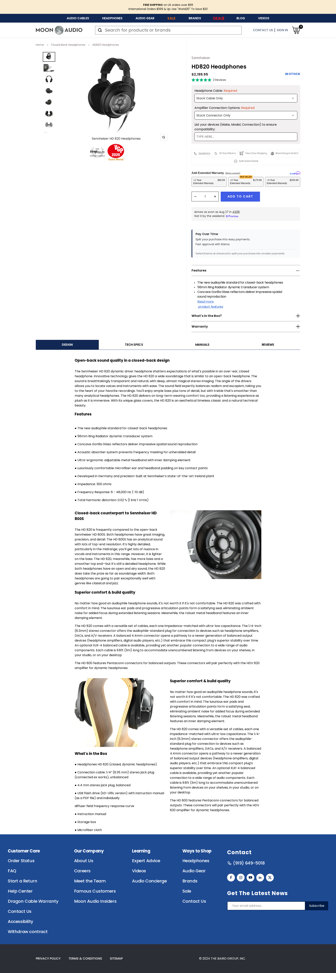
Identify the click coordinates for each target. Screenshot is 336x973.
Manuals (202, 344)
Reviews (268, 344)
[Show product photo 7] (49, 125)
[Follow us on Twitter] (270, 877)
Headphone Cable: (215, 90)
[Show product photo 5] (49, 102)
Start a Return (22, 881)
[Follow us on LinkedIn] (260, 877)
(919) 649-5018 (249, 863)
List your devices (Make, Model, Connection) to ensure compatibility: (235, 126)
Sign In (282, 30)
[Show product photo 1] (49, 57)
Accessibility (20, 921)
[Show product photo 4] (49, 91)
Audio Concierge (149, 881)
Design (67, 344)
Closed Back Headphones (68, 45)
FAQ (12, 871)
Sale (171, 18)
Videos (263, 18)
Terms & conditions (85, 958)
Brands (195, 18)
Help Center (20, 891)
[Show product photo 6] (49, 113)
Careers (82, 871)
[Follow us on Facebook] (231, 877)
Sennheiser (201, 57)
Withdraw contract (27, 931)
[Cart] (296, 30)
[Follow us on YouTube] (250, 877)
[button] (209, 80)
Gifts (218, 18)
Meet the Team (90, 881)
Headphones (112, 18)
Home (40, 45)
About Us (83, 861)
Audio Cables (78, 18)
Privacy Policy (48, 958)
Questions (204, 153)
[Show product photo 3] (49, 79)
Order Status (21, 861)
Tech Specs (134, 344)
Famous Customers (95, 891)
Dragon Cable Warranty (33, 901)
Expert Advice (146, 861)
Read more (210, 304)
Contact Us (263, 30)
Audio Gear (145, 18)
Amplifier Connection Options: (224, 108)
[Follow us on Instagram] (241, 877)
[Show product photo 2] (49, 68)
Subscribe (316, 905)
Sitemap (116, 958)
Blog (240, 18)
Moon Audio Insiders (95, 901)
